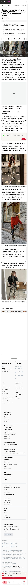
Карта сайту (17, 398)
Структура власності (19, 394)
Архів (16, 396)
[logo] (8, 2)
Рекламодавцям (5, 393)
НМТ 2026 (6, 491)
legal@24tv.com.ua (16, 566)
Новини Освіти (7, 485)
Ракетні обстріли (7, 427)
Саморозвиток (7, 492)
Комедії (5, 479)
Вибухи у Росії (7, 436)
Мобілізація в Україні (9, 442)
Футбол (5, 512)
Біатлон (5, 515)
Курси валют (6, 461)
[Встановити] (14, 576)
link (15, 368)
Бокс (5, 510)
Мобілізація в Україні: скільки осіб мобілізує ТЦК (14, 453)
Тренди (7, 5)
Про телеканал (5, 389)
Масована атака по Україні (9, 434)
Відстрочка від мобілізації (9, 451)
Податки (5, 466)
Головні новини (7, 412)
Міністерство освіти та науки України (12, 487)
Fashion (3, 5)
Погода (5, 421)
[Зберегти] (24, 39)
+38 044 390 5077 (18, 363)
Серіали (5, 481)
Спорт (5, 508)
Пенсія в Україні (7, 468)
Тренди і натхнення (8, 504)
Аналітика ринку (7, 500)
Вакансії (16, 392)
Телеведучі (4, 391)
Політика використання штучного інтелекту (6, 400)
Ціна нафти (6, 459)
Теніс (5, 513)
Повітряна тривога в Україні (10, 432)
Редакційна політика (6, 387)
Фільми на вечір (7, 477)
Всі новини (6, 411)
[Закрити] (26, 574)
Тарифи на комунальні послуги (10, 464)
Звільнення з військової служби (10, 444)
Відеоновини (6, 417)
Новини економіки (8, 457)
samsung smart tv (14, 547)
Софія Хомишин (7, 18)
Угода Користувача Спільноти (19, 383)
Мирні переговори (8, 431)
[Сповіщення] (26, 2)
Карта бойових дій (8, 429)
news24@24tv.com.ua (6, 363)
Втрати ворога (7, 438)
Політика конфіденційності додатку (7, 403)
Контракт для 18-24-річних (9, 449)
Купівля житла (7, 502)
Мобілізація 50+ (7, 446)
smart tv (5, 547)
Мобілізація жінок (7, 447)
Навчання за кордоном (9, 494)
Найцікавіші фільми (8, 474)
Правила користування (6, 395)
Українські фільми (8, 476)
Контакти (17, 390)
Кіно (5, 472)
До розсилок (8, 534)
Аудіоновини (6, 419)
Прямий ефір (6, 416)
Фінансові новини (8, 462)
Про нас (3, 382)
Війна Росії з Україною (9, 425)
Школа (5, 489)
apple (14, 543)
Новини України (7, 414)
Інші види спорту (7, 517)
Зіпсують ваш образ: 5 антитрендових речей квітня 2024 (11, 107)
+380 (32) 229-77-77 (9, 565)
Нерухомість (7, 499)
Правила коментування (19, 385)
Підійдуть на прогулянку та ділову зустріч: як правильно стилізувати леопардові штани (18, 5)
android (5, 543)
